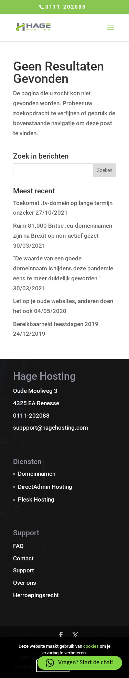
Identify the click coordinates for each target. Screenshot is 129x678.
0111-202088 (65, 7)
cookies (91, 646)
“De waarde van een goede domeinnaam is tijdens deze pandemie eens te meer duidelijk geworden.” (63, 268)
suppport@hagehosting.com (50, 427)
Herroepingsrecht (36, 595)
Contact (23, 558)
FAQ (18, 545)
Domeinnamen (36, 473)
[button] (79, 663)
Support (23, 570)
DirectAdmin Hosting (45, 486)
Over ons (24, 582)
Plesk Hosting (36, 499)
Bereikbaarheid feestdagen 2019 (55, 324)
